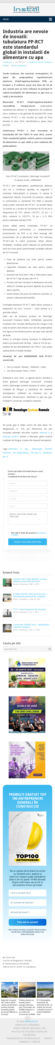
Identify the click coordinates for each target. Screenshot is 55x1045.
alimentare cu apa (18, 449)
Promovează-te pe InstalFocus (23, 1038)
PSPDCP (48, 1038)
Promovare (29, 1035)
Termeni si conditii (29, 1042)
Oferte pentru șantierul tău (29, 1028)
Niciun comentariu (19, 65)
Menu (6, 19)
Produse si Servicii (36, 62)
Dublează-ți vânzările (27, 1025)
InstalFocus (27, 9)
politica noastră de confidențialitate (28, 931)
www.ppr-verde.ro (11, 436)
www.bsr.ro (44, 432)
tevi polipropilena (21, 452)
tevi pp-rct (36, 452)
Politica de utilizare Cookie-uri (29, 1031)
